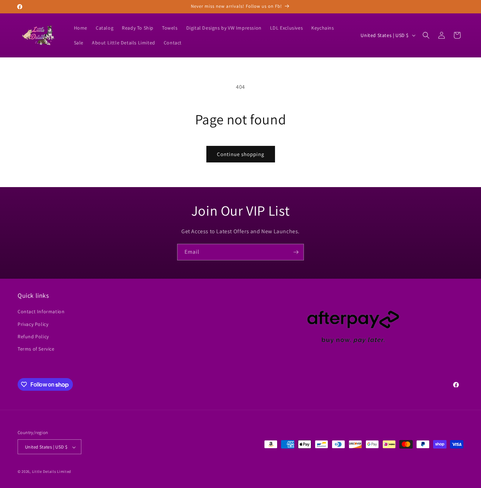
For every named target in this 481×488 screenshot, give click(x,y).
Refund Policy (33, 336)
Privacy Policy (33, 324)
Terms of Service (36, 349)
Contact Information (41, 312)
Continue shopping (240, 154)
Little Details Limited (51, 471)
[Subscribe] (296, 252)
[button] (426, 35)
